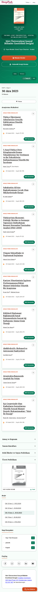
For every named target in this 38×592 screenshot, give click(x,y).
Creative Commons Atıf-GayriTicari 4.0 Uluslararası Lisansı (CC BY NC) (18, 580)
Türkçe (27, 2)
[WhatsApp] (12, 563)
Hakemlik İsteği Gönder (20, 64)
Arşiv (4, 496)
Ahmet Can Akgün (8, 327)
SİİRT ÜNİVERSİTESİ (18, 35)
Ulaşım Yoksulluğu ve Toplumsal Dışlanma (13, 254)
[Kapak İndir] (33, 547)
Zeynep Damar (21, 418)
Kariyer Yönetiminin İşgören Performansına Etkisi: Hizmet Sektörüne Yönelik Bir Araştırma (17, 284)
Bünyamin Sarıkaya (8, 128)
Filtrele (20, 101)
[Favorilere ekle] (33, 113)
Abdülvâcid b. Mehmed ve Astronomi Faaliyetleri (15, 349)
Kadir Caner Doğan (8, 232)
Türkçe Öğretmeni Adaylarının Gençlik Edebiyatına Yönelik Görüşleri (13, 121)
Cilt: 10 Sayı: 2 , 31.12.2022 (13, 522)
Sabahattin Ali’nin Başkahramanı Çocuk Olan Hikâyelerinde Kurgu (15, 190)
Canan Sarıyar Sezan (9, 382)
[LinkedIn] (25, 563)
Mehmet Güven (15, 292)
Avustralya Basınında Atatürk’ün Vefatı (13, 377)
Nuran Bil (5, 418)
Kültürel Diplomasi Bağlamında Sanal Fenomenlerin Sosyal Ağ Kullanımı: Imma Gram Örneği (14, 318)
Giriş (34, 2)
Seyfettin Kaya (7, 355)
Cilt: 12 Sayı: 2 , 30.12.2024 (13, 503)
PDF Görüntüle (29, 139)
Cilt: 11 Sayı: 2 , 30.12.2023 (13, 513)
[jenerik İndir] (33, 542)
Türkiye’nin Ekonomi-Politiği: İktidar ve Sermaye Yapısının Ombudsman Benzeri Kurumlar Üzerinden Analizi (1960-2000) (16, 223)
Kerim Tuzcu (6, 166)
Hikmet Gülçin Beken (9, 259)
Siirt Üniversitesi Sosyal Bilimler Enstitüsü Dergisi (19, 42)
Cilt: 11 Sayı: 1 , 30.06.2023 (13, 517)
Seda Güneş (12, 418)
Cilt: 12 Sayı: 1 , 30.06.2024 (13, 508)
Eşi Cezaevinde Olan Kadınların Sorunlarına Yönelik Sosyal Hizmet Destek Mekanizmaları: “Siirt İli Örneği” (17, 409)
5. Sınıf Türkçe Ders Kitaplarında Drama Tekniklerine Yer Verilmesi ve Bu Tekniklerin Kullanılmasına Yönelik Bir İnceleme (16, 156)
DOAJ (15, 73)
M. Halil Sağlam (7, 196)
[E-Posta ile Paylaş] (32, 563)
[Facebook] (5, 563)
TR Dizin (22, 73)
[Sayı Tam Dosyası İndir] (33, 537)
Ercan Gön (6, 292)
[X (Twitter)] (19, 563)
